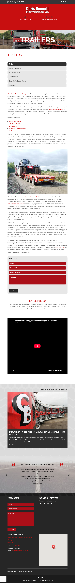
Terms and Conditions (25, 571)
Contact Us (20, 2)
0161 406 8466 (25, 19)
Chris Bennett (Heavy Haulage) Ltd (19, 94)
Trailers (11, 64)
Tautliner (12, 85)
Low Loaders (13, 77)
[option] (38, 471)
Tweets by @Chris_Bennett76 (49, 501)
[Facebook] (40, 503)
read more (13, 445)
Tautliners (12, 131)
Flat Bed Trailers (14, 72)
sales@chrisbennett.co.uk (49, 19)
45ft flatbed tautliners (56, 109)
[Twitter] (44, 503)
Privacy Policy (12, 571)
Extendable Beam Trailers (17, 128)
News (11, 2)
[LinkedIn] (51, 503)
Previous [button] (6, 474)
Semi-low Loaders (15, 121)
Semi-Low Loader (15, 68)
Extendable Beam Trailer (17, 81)
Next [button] (69, 474)
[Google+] (47, 503)
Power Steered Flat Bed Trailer (35, 197)
